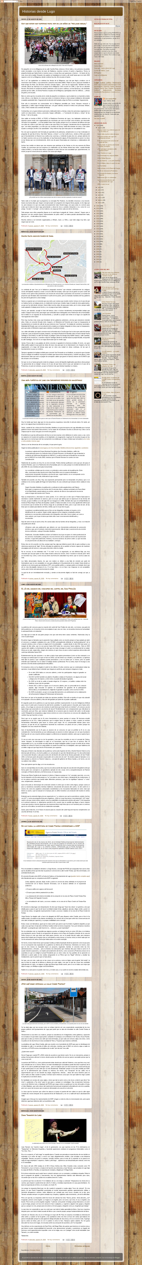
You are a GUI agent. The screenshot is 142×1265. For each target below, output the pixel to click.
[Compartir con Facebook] (70, 226)
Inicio (48, 1246)
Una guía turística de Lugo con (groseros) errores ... (106, 137)
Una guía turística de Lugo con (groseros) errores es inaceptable (51, 380)
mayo (100, 192)
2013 (98, 236)
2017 (98, 226)
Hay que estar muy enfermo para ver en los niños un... (108, 130)
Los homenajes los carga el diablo (107, 155)
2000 (98, 262)
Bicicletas (118, 90)
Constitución (98, 92)
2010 (98, 244)
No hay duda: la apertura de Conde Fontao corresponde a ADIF (50, 826)
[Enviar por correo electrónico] (65, 226)
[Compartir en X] (68, 226)
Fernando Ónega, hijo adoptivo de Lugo (109, 365)
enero (100, 202)
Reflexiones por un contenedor (106, 177)
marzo (100, 197)
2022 (98, 213)
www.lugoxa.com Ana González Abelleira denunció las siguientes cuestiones (64, 448)
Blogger (117, 1257)
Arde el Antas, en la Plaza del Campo (108, 168)
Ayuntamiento (98, 86)
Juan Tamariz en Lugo (31, 1115)
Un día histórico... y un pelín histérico (108, 160)
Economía (105, 84)
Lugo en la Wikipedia (100, 75)
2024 (98, 208)
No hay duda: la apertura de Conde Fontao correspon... (108, 145)
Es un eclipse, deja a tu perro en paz (108, 163)
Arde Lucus (97, 84)
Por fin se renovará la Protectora (107, 171)
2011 (98, 241)
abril (99, 195)
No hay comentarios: (52, 226)
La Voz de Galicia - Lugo (101, 70)
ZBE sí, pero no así (103, 184)
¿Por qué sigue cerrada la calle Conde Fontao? (43, 984)
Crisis (119, 84)
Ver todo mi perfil (99, 118)
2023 (98, 211)
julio (99, 187)
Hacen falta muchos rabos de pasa (37, 236)
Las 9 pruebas (101, 166)
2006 (98, 246)
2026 (98, 125)
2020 (98, 218)
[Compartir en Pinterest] (72, 226)
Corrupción (117, 88)
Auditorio (97, 90)
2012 (98, 239)
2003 (98, 254)
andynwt (98, 1257)
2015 (98, 231)
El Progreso (97, 73)
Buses (118, 92)
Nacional (118, 86)
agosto (100, 127)
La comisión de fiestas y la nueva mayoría (110, 325)
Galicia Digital (98, 66)
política (108, 83)
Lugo (96, 82)
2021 (98, 216)
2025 (98, 206)
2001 (98, 259)
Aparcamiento (107, 90)
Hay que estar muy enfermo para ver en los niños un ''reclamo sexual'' (54, 23)
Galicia (112, 86)
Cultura (102, 83)
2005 (98, 249)
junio (99, 190)
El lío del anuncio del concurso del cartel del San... (107, 141)
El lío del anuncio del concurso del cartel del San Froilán (48, 588)
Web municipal (98, 63)
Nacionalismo (106, 92)
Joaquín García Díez (101, 88)
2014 (98, 234)
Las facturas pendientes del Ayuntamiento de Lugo (105, 180)
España (111, 88)
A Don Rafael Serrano (104, 158)
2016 (98, 229)
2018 (98, 223)
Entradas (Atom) (35, 1250)
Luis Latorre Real (110, 99)
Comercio (106, 86)
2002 (98, 256)
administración (112, 84)
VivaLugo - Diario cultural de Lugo (104, 68)
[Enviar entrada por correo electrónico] (61, 226)
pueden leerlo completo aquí (80, 876)
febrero (100, 200)
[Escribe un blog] (67, 226)
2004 (98, 251)
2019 (98, 221)
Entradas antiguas (82, 1246)
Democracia (116, 83)
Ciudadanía (114, 92)
